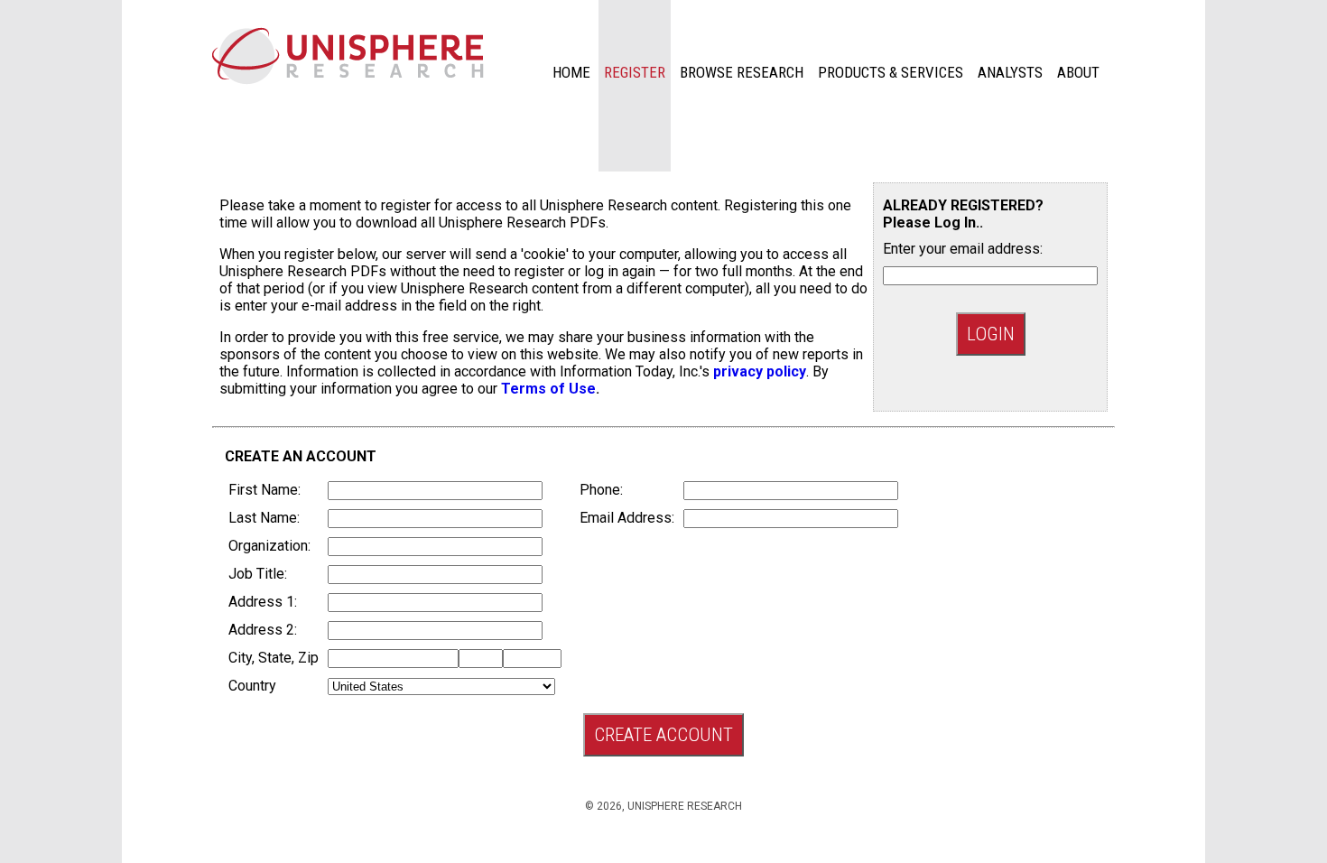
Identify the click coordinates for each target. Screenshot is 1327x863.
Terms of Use (548, 388)
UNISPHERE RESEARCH (684, 806)
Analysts (1010, 72)
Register (634, 72)
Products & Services (890, 72)
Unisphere (348, 56)
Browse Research (741, 72)
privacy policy (759, 371)
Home (571, 72)
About (1078, 72)
